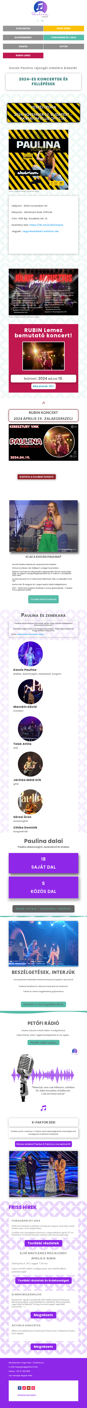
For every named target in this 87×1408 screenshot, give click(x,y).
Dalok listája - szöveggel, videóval (43, 908)
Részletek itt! (43, 386)
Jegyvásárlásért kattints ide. (40, 231)
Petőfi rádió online (43, 1042)
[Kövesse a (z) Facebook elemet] (19, 1388)
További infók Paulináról (43, 599)
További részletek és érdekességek (43, 1280)
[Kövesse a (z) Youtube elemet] (28, 1388)
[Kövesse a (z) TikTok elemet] (24, 1388)
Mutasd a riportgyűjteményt (43, 1004)
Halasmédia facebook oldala (30, 634)
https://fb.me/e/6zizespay (46, 225)
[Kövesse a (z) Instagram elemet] (33, 1388)
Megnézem (43, 1315)
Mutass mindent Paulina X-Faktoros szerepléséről (43, 1144)
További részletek (43, 1243)
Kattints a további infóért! (37, 476)
